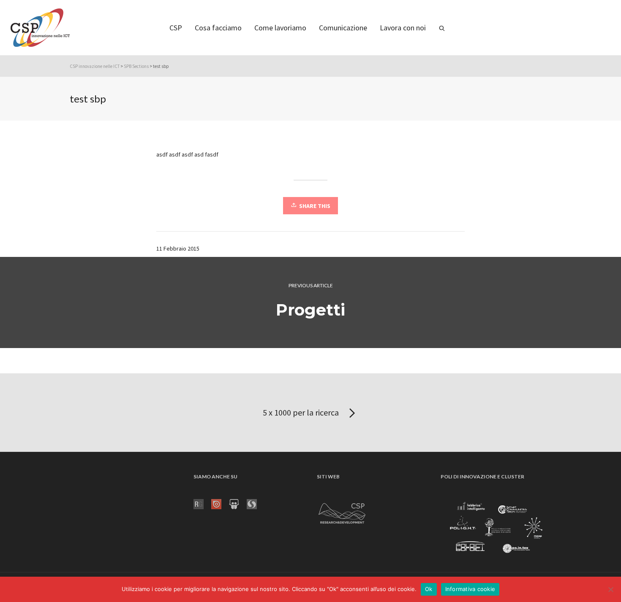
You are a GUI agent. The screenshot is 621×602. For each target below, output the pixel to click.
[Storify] (255, 503)
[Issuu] (220, 503)
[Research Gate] (202, 503)
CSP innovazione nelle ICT (95, 66)
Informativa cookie (470, 589)
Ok (429, 589)
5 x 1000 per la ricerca (301, 412)
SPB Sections (136, 66)
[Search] (442, 27)
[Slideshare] (238, 503)
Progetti (310, 310)
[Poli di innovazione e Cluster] (496, 528)
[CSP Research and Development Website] (342, 512)
